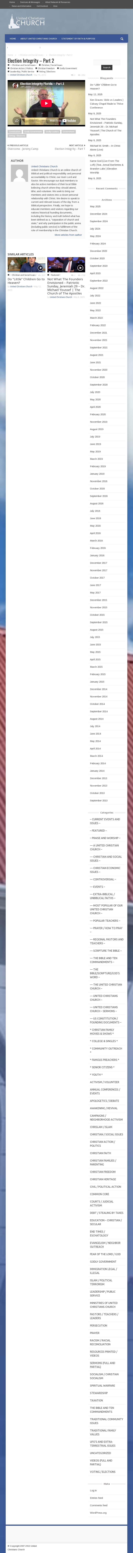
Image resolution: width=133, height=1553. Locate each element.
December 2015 (98, 600)
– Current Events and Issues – (105, 821)
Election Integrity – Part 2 (31, 60)
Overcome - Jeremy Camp (23, 149)
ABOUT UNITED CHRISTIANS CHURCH (38, 38)
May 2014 (95, 741)
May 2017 (95, 592)
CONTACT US (49, 47)
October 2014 (97, 704)
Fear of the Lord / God (105, 1254)
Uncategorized (100, 1453)
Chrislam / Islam (101, 1127)
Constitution (14, 131)
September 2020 (99, 384)
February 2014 (98, 763)
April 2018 (95, 533)
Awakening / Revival (104, 1108)
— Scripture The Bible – (106, 950)
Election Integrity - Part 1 (70, 149)
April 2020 (95, 407)
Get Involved (42, 6)
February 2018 (98, 548)
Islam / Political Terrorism (101, 1282)
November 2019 (98, 421)
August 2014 (96, 718)
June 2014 (95, 733)
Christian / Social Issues (52, 65)
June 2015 (95, 644)
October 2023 (97, 258)
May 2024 (95, 236)
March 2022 (96, 317)
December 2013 (98, 778)
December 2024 (98, 213)
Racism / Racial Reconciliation (100, 1342)
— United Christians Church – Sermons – (104, 1009)
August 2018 (96, 503)
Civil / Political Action (105, 1186)
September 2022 (99, 280)
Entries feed (96, 1497)
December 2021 (98, 332)
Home (12, 2)
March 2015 (96, 666)
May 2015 (95, 652)
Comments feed (98, 1505)
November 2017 (98, 570)
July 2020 (95, 392)
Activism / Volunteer (104, 1082)
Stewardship (99, 1393)
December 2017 (98, 562)
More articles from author (68, 234)
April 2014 (95, 748)
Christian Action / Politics (21, 68)
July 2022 (95, 295)
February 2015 (98, 674)
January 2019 (97, 473)
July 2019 (95, 436)
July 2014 (95, 726)
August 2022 (96, 288)
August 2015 (96, 629)
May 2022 (95, 310)
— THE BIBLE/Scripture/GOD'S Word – (105, 973)
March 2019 (96, 459)
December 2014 (98, 689)
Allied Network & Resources (57, 2)
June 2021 (95, 362)
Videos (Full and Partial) (101, 1462)
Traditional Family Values (103, 1432)
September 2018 (99, 496)
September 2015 (99, 622)
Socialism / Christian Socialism (104, 1376)
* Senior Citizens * (102, 1067)
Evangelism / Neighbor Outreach (105, 1244)
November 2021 (98, 340)
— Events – (97, 886)
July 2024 (95, 228)
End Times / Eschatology (99, 1233)
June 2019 (95, 444)
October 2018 (97, 488)
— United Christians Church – (104, 997)
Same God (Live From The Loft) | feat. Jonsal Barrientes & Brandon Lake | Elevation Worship (106, 166)
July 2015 (95, 637)
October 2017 (97, 577)
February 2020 (98, 414)
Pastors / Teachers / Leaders (104, 1316)
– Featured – (98, 830)
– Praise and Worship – (105, 838)
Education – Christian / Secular (106, 1222)
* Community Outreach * (106, 1050)
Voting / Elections (47, 72)
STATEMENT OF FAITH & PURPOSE (78, 38)
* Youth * (96, 1074)
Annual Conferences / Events (105, 1091)
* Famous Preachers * (104, 1059)
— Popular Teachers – (105, 920)
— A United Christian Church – (104, 847)
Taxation (96, 1400)
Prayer (94, 1333)
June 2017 (95, 585)
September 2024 (99, 221)
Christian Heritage (103, 1179)
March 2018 (96, 540)
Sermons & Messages (30, 2)
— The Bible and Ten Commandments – (103, 960)
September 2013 (99, 800)
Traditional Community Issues (106, 1421)
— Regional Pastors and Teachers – (107, 941)
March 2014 (96, 756)
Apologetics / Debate (104, 1100)
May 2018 (95, 525)
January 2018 (97, 555)
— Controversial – (103, 879)
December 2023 (98, 251)
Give (55, 6)
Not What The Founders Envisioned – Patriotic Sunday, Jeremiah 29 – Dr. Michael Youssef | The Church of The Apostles (66, 286)
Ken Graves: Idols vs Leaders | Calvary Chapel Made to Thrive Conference (106, 103)
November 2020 (98, 369)
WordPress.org (98, 1512)
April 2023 (95, 273)
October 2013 (97, 793)
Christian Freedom (46, 68)
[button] (122, 38)
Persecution (98, 1325)
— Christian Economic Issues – (105, 870)
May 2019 (95, 451)
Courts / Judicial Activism (101, 1203)
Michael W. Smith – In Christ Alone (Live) (105, 147)
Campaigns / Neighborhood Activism (106, 1117)
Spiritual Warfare (102, 1385)
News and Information (21, 6)
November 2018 (98, 481)
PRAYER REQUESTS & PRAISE (24, 47)
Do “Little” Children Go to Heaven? (26, 281)
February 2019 (98, 466)
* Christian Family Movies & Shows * (102, 1031)
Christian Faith (100, 1153)
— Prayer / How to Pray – (106, 930)
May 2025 (95, 206)
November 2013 (98, 785)
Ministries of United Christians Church (104, 1304)
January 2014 (97, 770)
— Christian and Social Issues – (106, 858)
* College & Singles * (104, 1041)
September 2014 (99, 711)
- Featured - (55, 275)
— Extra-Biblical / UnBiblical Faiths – (102, 896)
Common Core (99, 1194)
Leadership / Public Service (22, 72)
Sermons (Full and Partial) (102, 1365)
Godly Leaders (52, 131)
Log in (93, 1490)
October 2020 (97, 377)
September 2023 (99, 265)
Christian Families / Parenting (103, 1162)
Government (68, 131)
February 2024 (98, 243)
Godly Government (68, 68)
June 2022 (95, 303)
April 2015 (95, 659)
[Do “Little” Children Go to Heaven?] (26, 264)
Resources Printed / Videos (103, 1353)
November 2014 (98, 696)
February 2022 (98, 325)
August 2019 (96, 429)
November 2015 (98, 607)
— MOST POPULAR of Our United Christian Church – (106, 909)
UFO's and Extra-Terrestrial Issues (102, 1443)
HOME (13, 38)
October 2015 (97, 614)
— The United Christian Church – (106, 986)
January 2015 (97, 681)
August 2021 (96, 355)
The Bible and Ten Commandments (102, 1409)
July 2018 (95, 510)
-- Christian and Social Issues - (31, 55)
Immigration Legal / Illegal (103, 1271)
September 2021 (99, 347)
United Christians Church (21, 75)
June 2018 (95, 518)
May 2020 (95, 399)
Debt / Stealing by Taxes (106, 1212)
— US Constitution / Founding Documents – (105, 1020)
